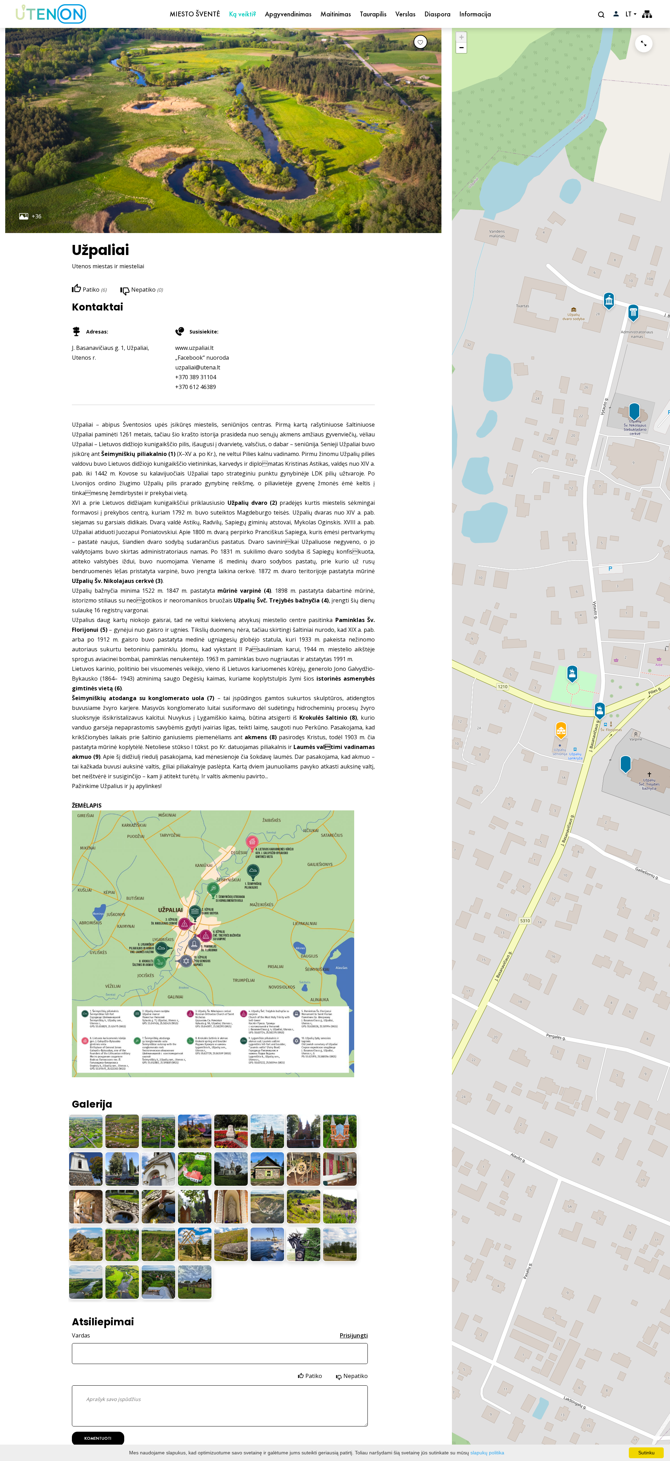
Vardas (81, 1335)
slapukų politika (487, 1452)
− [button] (461, 47)
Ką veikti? (242, 13)
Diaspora (437, 13)
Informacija (475, 13)
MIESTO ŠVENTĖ (195, 13)
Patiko (313, 1376)
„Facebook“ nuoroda (202, 357)
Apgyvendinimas (288, 13)
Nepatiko (355, 1376)
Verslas (405, 13)
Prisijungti (354, 1335)
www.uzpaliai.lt (194, 348)
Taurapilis (373, 13)
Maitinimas (335, 13)
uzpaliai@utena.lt (197, 367)
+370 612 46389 (195, 387)
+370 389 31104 (195, 377)
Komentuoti (97, 1438)
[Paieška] (602, 14)
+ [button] (461, 37)
